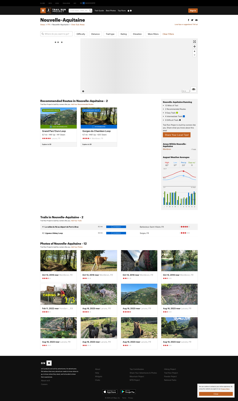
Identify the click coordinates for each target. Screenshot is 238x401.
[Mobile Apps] (130, 10)
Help (97, 373)
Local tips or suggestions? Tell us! (186, 24)
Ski (75, 3)
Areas (42, 24)
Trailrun (66, 3)
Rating (124, 34)
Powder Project (170, 376)
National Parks (170, 380)
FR (48, 24)
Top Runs (122, 10)
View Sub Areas (78, 24)
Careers (44, 384)
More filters (153, 34)
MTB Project (135, 380)
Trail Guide (99, 10)
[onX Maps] (46, 365)
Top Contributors (137, 369)
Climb (42, 3)
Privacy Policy (225, 389)
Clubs (97, 380)
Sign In (193, 10)
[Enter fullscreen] (194, 41)
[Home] (54, 10)
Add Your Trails (76, 221)
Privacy (130, 398)
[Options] (193, 89)
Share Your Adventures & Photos (143, 373)
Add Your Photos (77, 247)
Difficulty (81, 34)
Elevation (137, 34)
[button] (188, 19)
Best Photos (111, 10)
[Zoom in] (194, 51)
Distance (95, 34)
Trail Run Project (171, 373)
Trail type (110, 34)
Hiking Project (170, 369)
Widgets (98, 376)
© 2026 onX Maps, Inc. (112, 398)
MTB (50, 3)
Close (216, 394)
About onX (45, 380)
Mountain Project (137, 376)
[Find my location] (194, 46)
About (97, 369)
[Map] (139, 66)
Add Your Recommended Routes (82, 104)
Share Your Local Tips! (177, 134)
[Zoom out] (194, 55)
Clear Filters (168, 34)
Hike (57, 3)
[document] (216, 390)
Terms (124, 398)
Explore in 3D (46, 144)
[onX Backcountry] (87, 3)
